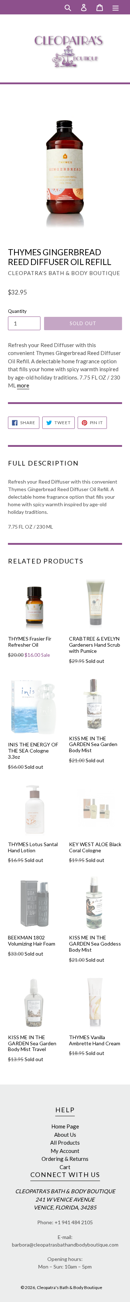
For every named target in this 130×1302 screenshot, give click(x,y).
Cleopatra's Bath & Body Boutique (69, 1287)
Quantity (17, 311)
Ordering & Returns (65, 1158)
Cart (65, 1167)
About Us (65, 1134)
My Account (65, 1151)
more (23, 385)
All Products (65, 1142)
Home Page (65, 1126)
